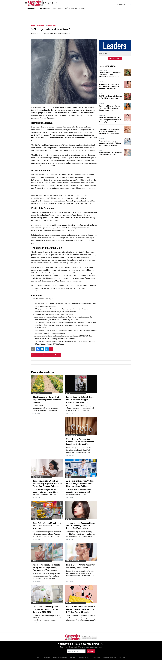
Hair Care (69, 519)
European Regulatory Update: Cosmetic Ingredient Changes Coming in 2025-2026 (45, 609)
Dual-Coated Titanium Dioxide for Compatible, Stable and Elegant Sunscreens (109, 108)
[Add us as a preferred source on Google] (51, 349)
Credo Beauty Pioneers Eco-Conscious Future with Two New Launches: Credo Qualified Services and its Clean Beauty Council (80, 442)
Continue (91, 651)
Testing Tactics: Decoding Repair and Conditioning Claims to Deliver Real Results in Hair (80, 525)
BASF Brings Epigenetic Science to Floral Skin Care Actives (110, 97)
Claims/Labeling (52, 25)
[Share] (38, 349)
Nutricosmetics (103, 70)
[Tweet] (47, 349)
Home (33, 25)
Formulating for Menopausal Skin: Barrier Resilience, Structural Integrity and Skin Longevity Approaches (109, 131)
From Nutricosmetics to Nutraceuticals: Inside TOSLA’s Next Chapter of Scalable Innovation (110, 143)
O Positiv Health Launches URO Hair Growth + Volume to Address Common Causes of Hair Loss (110, 75)
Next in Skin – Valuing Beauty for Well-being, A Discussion (80, 566)
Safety (68, 393)
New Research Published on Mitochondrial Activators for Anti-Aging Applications (109, 86)
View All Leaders (115, 58)
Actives (101, 81)
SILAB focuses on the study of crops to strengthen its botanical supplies (47, 399)
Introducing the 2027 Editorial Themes (110, 154)
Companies (36, 519)
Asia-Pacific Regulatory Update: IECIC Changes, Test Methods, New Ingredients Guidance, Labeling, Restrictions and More (80, 483)
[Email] (33, 349)
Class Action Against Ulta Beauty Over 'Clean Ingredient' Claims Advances (47, 525)
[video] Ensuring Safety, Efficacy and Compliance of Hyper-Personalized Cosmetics (80, 399)
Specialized (102, 115)
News (100, 150)
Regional (69, 477)
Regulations (41, 25)
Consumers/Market (72, 561)
